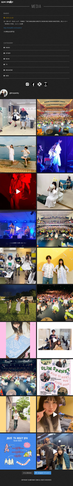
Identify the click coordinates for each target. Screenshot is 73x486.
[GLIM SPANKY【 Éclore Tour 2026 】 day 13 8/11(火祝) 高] (18, 340)
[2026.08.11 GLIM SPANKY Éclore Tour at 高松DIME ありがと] (18, 266)
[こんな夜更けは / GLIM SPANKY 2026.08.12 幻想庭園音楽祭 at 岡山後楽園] (18, 229)
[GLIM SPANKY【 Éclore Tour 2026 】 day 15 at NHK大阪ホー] (55, 117)
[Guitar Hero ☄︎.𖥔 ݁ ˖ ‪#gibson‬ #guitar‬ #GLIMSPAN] (18, 191)
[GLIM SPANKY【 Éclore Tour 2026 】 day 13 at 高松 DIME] (55, 303)
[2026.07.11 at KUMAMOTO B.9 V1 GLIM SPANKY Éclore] (55, 414)
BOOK (8, 59)
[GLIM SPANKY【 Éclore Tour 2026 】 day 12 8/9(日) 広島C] (18, 414)
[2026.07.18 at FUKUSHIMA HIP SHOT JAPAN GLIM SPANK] (55, 154)
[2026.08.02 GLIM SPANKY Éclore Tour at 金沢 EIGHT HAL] (55, 451)
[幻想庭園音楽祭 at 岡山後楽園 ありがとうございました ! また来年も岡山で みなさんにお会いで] (18, 303)
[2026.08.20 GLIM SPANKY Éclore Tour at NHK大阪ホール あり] (18, 117)
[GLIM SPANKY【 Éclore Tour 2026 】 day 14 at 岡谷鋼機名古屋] (55, 229)
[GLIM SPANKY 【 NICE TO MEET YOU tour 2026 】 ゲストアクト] (55, 377)
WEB (7, 75)
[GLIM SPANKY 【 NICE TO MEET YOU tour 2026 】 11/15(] (18, 451)
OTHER (8, 53)
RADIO (8, 47)
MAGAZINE (9, 70)
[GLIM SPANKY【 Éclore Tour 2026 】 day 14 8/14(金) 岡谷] (55, 266)
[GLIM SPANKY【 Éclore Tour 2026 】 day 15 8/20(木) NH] (18, 154)
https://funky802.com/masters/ (13, 28)
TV (6, 64)
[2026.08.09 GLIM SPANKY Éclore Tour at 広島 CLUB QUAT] (55, 340)
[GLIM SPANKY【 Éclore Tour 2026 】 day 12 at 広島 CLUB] (18, 377)
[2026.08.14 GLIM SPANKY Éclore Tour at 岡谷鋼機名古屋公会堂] (55, 191)
